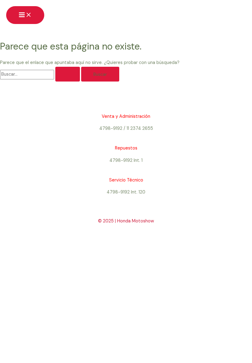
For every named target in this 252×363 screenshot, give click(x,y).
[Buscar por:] (40, 74)
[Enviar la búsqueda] (67, 74)
